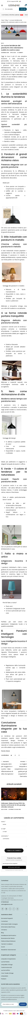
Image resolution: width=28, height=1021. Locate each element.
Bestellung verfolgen (14, 867)
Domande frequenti (7, 918)
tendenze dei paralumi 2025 (15, 736)
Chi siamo (4, 930)
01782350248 (5, 902)
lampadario (4, 976)
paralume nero (10, 405)
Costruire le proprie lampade (12, 15)
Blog (6, 20)
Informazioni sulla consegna (9, 924)
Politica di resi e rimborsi (8, 941)
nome (3, 821)
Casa (2, 20)
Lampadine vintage (7, 964)
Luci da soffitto (5, 970)
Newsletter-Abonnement (8, 949)
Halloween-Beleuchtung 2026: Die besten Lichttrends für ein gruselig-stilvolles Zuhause (13, 805)
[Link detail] (2, 908)
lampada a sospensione (8, 959)
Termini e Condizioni (7, 944)
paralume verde (11, 547)
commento (5, 836)
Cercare (23, 9)
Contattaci (4, 921)
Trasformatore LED (6, 967)
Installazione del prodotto (8, 935)
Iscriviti (23, 1004)
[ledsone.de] (14, 5)
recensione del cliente (8, 938)
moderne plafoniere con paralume (15, 139)
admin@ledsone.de (6, 904)
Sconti (3, 947)
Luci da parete (5, 962)
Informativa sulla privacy (8, 927)
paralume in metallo (17, 255)
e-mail (3, 829)
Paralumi (3, 979)
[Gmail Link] (20, 1)
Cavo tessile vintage (7, 973)
